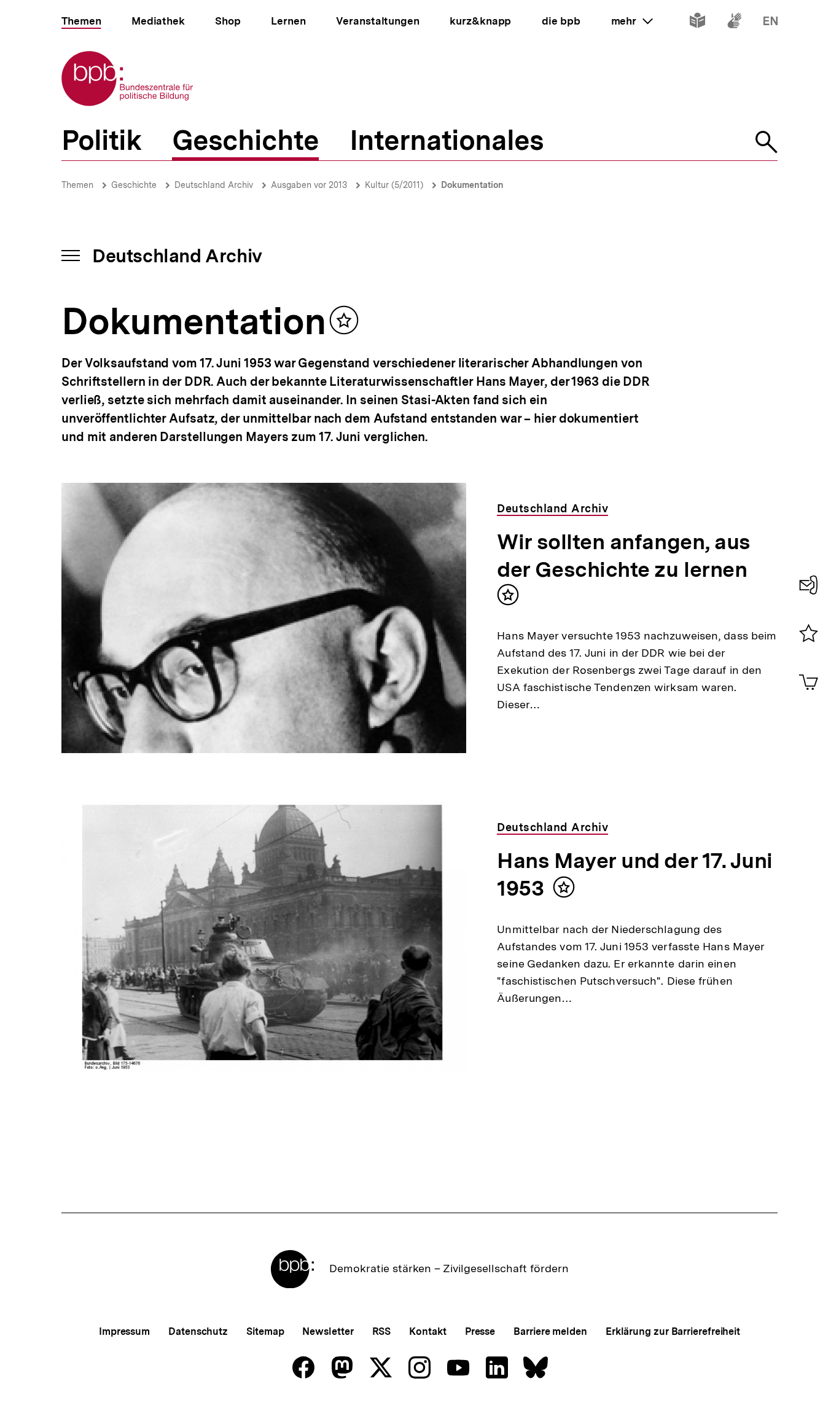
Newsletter (327, 1331)
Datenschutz (198, 1331)
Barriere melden (550, 1331)
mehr (632, 21)
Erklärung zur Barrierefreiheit (673, 1331)
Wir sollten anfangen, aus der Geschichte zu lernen (624, 555)
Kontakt (427, 1331)
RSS (381, 1331)
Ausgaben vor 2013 (309, 185)
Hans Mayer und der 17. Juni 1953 (635, 874)
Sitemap (265, 1331)
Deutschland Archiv (213, 185)
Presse (480, 1331)
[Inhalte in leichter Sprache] (697, 23)
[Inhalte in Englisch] (770, 23)
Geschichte (134, 185)
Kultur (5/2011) (394, 185)
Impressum (124, 1331)
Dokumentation (472, 185)
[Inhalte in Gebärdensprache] (734, 23)
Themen (77, 185)
